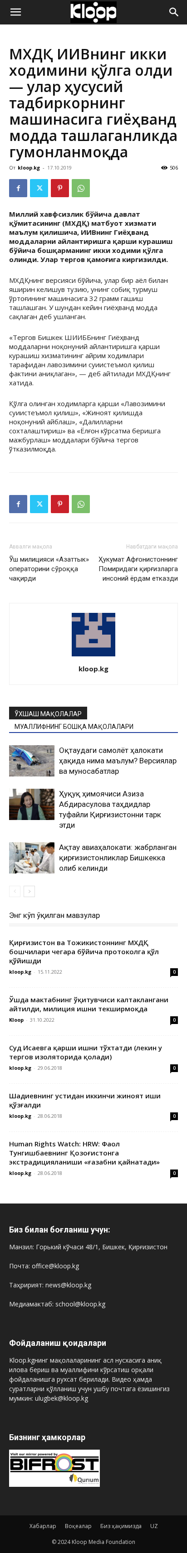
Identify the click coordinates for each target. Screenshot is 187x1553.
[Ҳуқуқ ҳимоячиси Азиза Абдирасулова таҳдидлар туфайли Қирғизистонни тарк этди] (31, 804)
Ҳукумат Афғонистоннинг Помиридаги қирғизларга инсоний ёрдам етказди (138, 568)
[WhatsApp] (81, 188)
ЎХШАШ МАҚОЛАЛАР (48, 714)
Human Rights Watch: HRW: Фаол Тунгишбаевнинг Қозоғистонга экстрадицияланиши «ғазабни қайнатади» (84, 1152)
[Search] (174, 12)
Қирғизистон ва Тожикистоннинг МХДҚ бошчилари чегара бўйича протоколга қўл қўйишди (84, 951)
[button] (15, 12)
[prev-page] (14, 891)
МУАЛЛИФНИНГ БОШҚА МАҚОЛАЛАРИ (74, 726)
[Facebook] (18, 188)
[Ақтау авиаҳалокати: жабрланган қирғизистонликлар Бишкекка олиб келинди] (31, 858)
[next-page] (29, 891)
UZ (154, 1526)
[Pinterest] (60, 188)
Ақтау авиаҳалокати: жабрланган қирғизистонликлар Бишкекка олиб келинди (118, 858)
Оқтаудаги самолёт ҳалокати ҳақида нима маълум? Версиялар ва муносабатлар (118, 761)
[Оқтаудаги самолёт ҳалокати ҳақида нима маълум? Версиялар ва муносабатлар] (31, 760)
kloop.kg (29, 167)
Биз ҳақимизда (121, 1526)
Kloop (16, 1019)
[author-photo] (93, 656)
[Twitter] (39, 188)
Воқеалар (78, 1526)
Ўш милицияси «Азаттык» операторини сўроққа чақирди (49, 568)
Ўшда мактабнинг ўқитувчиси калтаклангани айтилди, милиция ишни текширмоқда (88, 1004)
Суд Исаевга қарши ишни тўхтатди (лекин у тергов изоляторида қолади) (85, 1052)
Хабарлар (43, 1526)
